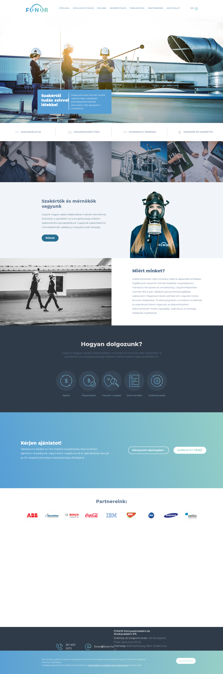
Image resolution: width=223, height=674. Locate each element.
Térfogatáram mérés (80, 169)
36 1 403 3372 (70, 646)
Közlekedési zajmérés (25, 164)
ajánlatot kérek (189, 450)
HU (196, 8)
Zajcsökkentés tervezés (190, 171)
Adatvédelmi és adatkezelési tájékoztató (108, 665)
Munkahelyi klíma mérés (82, 164)
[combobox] (148, 450)
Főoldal (64, 8)
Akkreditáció (118, 8)
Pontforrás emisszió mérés (83, 153)
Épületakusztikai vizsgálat (28, 169)
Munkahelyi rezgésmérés (139, 166)
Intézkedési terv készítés (191, 166)
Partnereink (155, 8)
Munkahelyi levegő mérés (82, 159)
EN (192, 8)
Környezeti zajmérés (24, 153)
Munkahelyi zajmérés (25, 159)
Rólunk (101, 8)
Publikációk (137, 8)
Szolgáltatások (83, 8)
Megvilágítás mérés (136, 171)
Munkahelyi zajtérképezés (192, 156)
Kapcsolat (173, 8)
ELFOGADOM (186, 661)
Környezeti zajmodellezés (192, 151)
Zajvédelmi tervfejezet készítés (195, 161)
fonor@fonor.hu (104, 646)
